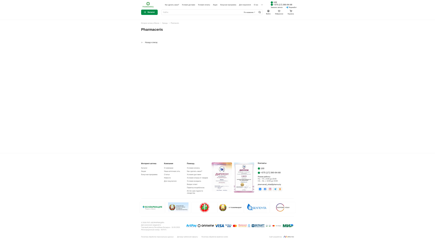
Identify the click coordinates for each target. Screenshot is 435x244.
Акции (143, 171)
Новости (167, 178)
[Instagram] (270, 189)
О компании (168, 168)
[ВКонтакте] (260, 189)
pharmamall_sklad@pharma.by (269, 184)
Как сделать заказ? (194, 171)
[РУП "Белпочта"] (257, 207)
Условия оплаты (193, 168)
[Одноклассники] (280, 189)
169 (275, 2)
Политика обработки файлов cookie (214, 237)
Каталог (144, 168)
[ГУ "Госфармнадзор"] (230, 207)
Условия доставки (194, 174)
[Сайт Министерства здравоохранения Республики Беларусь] (204, 207)
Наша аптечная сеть (172, 171)
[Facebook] (265, 189)
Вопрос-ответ (192, 184)
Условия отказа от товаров (197, 178)
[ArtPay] (191, 226)
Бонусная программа (149, 174)
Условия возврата (194, 181)
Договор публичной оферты (187, 237)
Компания (168, 163)
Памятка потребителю (195, 188)
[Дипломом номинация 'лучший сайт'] (243, 177)
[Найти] (259, 12)
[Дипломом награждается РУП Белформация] (221, 177)
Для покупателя (170, 181)
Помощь (191, 163)
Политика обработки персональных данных (157, 237)
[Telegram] (275, 189)
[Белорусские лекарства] (152, 207)
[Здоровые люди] (283, 207)
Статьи (167, 174)
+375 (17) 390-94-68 (282, 5)
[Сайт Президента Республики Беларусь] (178, 207)
